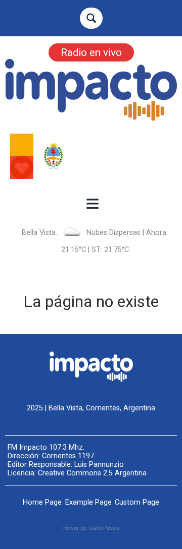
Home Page (42, 502)
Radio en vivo (91, 52)
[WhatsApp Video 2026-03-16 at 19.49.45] (91, 156)
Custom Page (137, 502)
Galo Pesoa (104, 527)
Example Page (88, 502)
